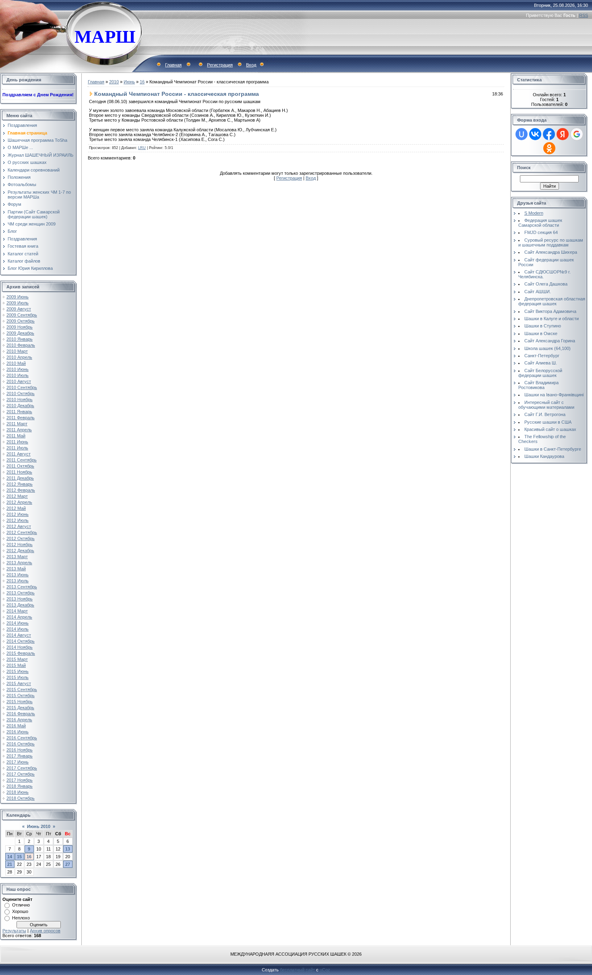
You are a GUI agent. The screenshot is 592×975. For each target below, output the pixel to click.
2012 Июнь (17, 514)
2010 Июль (17, 375)
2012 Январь (19, 484)
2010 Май (16, 363)
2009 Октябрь (20, 321)
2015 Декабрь (20, 707)
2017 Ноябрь (19, 780)
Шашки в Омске (540, 333)
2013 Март (17, 556)
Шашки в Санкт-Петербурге (552, 449)
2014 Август (18, 635)
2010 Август (18, 381)
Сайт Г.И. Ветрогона (544, 414)
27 (67, 864)
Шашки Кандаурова (544, 456)
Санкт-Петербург (541, 355)
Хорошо (20, 911)
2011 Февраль (20, 417)
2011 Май (15, 435)
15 (19, 856)
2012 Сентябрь (21, 532)
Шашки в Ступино (542, 325)
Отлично (21, 905)
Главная (173, 64)
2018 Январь (19, 786)
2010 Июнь (17, 369)
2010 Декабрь (20, 405)
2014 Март (17, 611)
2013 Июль (17, 580)
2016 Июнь (17, 731)
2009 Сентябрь (21, 315)
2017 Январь (19, 756)
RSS (583, 15)
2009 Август (18, 308)
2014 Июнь (17, 623)
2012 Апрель (19, 502)
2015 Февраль (20, 653)
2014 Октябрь (20, 641)
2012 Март (17, 496)
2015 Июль (17, 677)
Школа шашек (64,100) (547, 348)
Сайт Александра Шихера (550, 252)
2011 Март (16, 423)
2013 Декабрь (20, 604)
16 (29, 856)
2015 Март (17, 659)
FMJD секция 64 (541, 232)
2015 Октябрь (20, 695)
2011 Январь (19, 411)
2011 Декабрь (20, 478)
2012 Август (18, 526)
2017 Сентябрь (21, 768)
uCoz (325, 969)
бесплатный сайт (297, 969)
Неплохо (21, 917)
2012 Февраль (20, 490)
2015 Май (16, 665)
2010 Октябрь (20, 393)
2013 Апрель (19, 562)
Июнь (129, 81)
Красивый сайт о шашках (550, 429)
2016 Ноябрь (19, 749)
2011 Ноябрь (19, 472)
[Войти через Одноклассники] (549, 148)
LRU (142, 148)
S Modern (533, 213)
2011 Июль (17, 447)
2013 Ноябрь (19, 598)
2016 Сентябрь (21, 737)
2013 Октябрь (20, 592)
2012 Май (16, 508)
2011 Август (18, 453)
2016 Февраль (20, 713)
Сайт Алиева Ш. (540, 362)
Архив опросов (45, 930)
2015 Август (18, 683)
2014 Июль (17, 629)
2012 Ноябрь (19, 544)
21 (9, 864)
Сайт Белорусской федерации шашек (540, 373)
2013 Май (16, 568)
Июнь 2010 (38, 826)
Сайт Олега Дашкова (545, 284)
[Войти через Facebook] (549, 134)
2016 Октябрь (20, 743)
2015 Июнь (17, 671)
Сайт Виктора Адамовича (550, 311)
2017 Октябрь (20, 774)
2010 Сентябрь (21, 387)
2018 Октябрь (20, 798)
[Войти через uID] (521, 134)
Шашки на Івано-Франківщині (554, 394)
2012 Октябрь (20, 538)
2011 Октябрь (20, 466)
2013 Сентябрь (21, 586)
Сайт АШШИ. (537, 291)
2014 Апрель (19, 617)
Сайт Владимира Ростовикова (538, 385)
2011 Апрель (19, 429)
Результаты (14, 930)
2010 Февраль (20, 345)
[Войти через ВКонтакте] (535, 134)
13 (67, 849)
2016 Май (16, 725)
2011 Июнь (17, 441)
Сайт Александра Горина (549, 340)
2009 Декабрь (20, 333)
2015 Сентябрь (21, 689)
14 (9, 856)
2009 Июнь (17, 296)
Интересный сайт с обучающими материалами (546, 405)
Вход (251, 64)
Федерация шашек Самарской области (540, 223)
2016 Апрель (19, 719)
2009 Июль (17, 302)
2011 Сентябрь (21, 459)
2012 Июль (17, 520)
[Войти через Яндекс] (563, 134)
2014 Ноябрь (19, 647)
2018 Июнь (17, 792)
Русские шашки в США (547, 422)
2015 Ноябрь (19, 701)
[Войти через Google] (576, 134)
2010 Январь (19, 339)
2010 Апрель (19, 357)
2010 (114, 81)
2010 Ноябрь (19, 399)
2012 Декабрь (20, 550)
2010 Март (17, 351)
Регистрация (220, 64)
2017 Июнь (17, 762)
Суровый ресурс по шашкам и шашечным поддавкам (550, 242)
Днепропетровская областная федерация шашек (551, 301)
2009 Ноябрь (19, 327)
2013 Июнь (17, 574)
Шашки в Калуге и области (551, 318)
